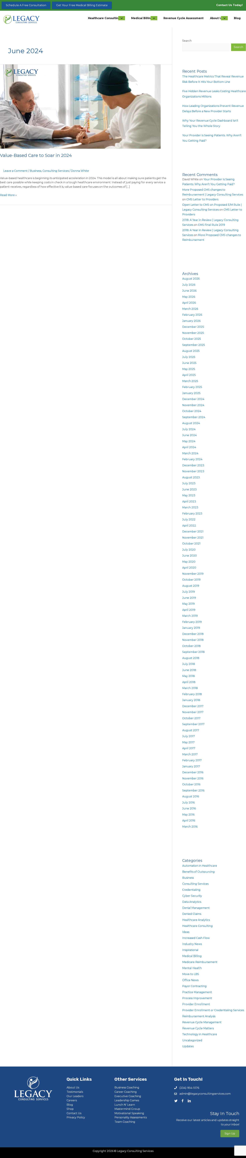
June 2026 (189, 290)
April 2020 (189, 567)
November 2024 (193, 405)
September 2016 (193, 790)
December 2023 (193, 465)
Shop (70, 1109)
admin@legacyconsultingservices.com (205, 1093)
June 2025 (189, 363)
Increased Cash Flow (196, 938)
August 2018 (190, 658)
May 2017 (188, 742)
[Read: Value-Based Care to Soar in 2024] (80, 106)
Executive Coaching (127, 1096)
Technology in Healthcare (199, 1034)
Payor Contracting (194, 986)
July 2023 (188, 483)
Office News (190, 980)
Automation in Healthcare (199, 865)
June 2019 (189, 597)
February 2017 (192, 760)
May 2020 (188, 561)
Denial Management (196, 907)
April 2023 (189, 501)
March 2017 (190, 754)
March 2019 (190, 615)
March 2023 (190, 507)
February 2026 (192, 314)
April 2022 (189, 525)
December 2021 (192, 531)
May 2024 (188, 441)
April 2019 (188, 609)
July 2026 (188, 284)
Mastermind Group (127, 1109)
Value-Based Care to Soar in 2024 (36, 155)
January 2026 (191, 320)
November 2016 (192, 778)
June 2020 (189, 555)
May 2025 (188, 369)
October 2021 (191, 543)
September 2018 (193, 652)
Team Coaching (124, 1121)
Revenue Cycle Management (202, 1022)
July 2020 (189, 549)
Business (35, 170)
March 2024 (190, 453)
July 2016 (188, 802)
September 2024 (193, 417)
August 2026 (191, 278)
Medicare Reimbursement (199, 962)
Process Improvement (197, 998)
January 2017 (191, 766)
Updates (188, 1046)
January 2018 (191, 700)
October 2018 (191, 646)
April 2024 (189, 447)
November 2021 (192, 537)
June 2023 (189, 489)
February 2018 (192, 694)
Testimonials (75, 1091)
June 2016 (189, 808)
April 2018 (188, 682)
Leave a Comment (15, 170)
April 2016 (188, 820)
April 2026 (189, 302)
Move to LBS (190, 974)
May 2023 (188, 495)
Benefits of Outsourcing (198, 871)
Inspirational (190, 950)
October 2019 (191, 579)
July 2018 (188, 664)
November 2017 (192, 712)
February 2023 (192, 513)
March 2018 (190, 688)
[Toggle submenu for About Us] (224, 18)
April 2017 (188, 748)
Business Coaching (126, 1087)
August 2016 (190, 796)
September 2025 (193, 345)
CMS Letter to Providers (202, 199)
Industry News (192, 944)
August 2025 (191, 351)
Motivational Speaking (129, 1113)
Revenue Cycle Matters (198, 1028)
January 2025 (191, 393)
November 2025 (193, 332)
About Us (73, 1087)
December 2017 (192, 706)
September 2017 (193, 724)
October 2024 (191, 411)
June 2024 (189, 435)
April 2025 (189, 375)
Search (187, 40)
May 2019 (188, 603)
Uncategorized (192, 1040)
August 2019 (190, 585)
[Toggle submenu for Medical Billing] (154, 18)
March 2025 (190, 381)
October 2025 (191, 339)
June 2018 (189, 670)
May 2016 (188, 814)
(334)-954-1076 (189, 1087)
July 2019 (188, 591)
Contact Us (74, 1113)
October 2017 (191, 718)
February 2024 (192, 459)
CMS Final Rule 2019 (211, 224)
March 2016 (189, 826)
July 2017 (188, 736)
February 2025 (192, 387)
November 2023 (193, 471)
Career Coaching (125, 1091)
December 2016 (192, 772)
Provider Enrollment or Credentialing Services (213, 1010)
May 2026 (188, 296)
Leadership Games (126, 1100)
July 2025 (188, 357)
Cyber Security (192, 895)
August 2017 (190, 730)
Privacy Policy (76, 1117)
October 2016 (191, 784)
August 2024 (191, 423)
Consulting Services (56, 170)
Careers (72, 1100)
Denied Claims (191, 913)
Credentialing (191, 889)
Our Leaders (75, 1096)
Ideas (185, 932)
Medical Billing (192, 956)
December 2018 (193, 634)
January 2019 (191, 628)
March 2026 (190, 308)
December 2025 (193, 326)
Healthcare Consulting (197, 926)
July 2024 (188, 429)
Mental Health (192, 968)
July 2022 (188, 519)
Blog (70, 1104)
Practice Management (197, 992)
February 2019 (192, 621)
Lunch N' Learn (124, 1104)
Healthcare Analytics (196, 920)
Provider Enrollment (196, 1004)
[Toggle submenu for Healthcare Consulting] (121, 18)
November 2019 (192, 573)
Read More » (8, 195)
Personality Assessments (130, 1117)
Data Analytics (191, 901)
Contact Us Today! (229, 5)
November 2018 (193, 640)
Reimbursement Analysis (198, 1016)
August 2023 (191, 477)
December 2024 (193, 399)
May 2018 (188, 676)
